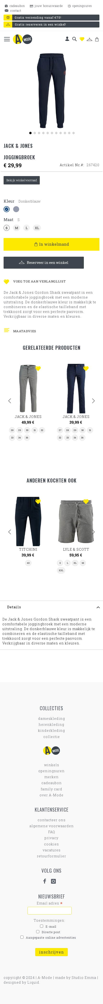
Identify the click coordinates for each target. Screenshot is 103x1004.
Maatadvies (24, 331)
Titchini (28, 549)
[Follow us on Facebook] (46, 881)
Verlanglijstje (82, 39)
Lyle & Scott (76, 549)
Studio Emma (84, 977)
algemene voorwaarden (51, 826)
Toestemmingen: (49, 920)
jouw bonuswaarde (48, 6)
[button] (30, 132)
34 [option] (19, 437)
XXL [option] (61, 570)
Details (14, 607)
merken (51, 777)
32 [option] (42, 430)
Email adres (50, 903)
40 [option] (28, 563)
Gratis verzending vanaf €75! (38, 17)
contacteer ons (52, 820)
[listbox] (51, 209)
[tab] (51, 607)
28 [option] (12, 430)
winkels (51, 765)
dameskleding (51, 718)
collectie (51, 736)
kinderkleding (51, 730)
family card (51, 789)
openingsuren (81, 6)
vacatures (52, 850)
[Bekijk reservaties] (89, 39)
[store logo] (22, 39)
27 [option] (60, 430)
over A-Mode (51, 795)
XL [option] (37, 228)
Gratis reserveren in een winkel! (40, 24)
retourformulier (51, 856)
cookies (51, 844)
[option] (7, 209)
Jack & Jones (28, 416)
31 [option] (35, 430)
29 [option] (19, 430)
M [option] (16, 228)
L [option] (27, 228)
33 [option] (12, 437)
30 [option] (27, 430)
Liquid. (33, 982)
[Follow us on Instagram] (55, 881)
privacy (51, 838)
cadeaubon (17, 6)
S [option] (7, 228)
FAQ (51, 832)
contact (15, 10)
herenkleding (51, 724)
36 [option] (27, 437)
